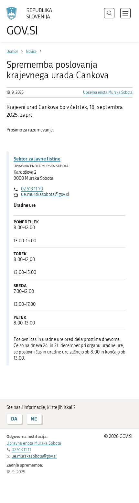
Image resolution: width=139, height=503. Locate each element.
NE (34, 418)
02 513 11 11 (21, 449)
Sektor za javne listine (37, 158)
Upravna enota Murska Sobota (108, 92)
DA (14, 418)
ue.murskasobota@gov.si (45, 194)
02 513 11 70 (32, 189)
